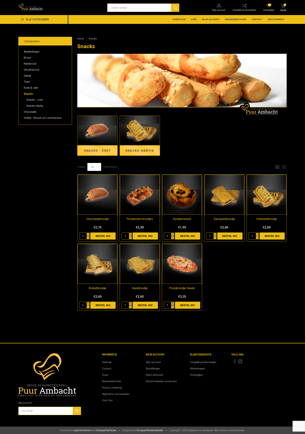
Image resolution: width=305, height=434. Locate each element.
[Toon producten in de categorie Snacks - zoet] (97, 130)
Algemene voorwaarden (116, 394)
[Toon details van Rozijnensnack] (182, 194)
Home (80, 38)
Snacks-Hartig (139, 150)
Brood (27, 57)
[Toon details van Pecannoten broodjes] (140, 194)
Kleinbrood (30, 63)
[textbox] (139, 8)
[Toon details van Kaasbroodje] (140, 264)
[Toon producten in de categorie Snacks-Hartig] (140, 130)
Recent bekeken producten (161, 381)
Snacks (28, 93)
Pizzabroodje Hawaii (182, 288)
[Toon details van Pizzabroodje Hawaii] (182, 264)
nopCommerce (82, 430)
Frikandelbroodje (266, 219)
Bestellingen (153, 368)
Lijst (284, 167)
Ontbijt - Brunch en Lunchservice (42, 117)
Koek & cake (31, 87)
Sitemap (107, 362)
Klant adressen (154, 374)
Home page (179, 19)
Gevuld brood (31, 69)
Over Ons (107, 400)
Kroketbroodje (97, 288)
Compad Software (106, 430)
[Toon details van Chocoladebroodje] (97, 194)
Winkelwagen (197, 368)
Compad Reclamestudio (149, 430)
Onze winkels (276, 19)
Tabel (277, 167)
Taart (27, 81)
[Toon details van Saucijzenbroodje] (224, 194)
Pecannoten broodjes (140, 219)
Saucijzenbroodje (224, 219)
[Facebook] (234, 361)
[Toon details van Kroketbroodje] (97, 264)
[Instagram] (240, 361)
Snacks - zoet (97, 150)
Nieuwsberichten (235, 19)
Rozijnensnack (182, 219)
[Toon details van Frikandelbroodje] (266, 194)
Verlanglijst (196, 374)
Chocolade (30, 111)
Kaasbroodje (140, 288)
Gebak (27, 75)
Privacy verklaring (112, 387)
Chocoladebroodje (97, 219)
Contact (257, 19)
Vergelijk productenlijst (244, 10)
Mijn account (218, 10)
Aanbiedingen (31, 51)
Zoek (194, 19)
